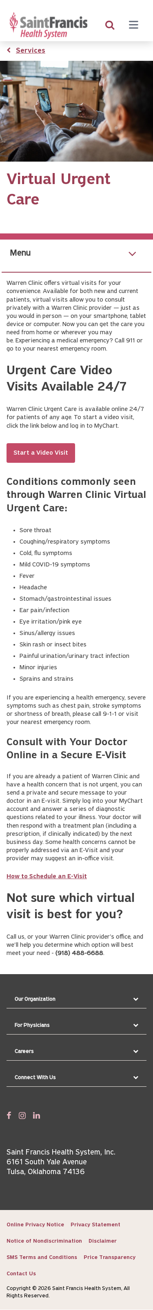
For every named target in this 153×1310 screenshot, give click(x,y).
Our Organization (35, 999)
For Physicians (32, 1025)
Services (30, 51)
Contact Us (21, 1274)
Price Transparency (109, 1257)
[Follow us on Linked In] (36, 1115)
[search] (109, 25)
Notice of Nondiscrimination (44, 1241)
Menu (20, 253)
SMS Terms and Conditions (42, 1257)
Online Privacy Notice (35, 1225)
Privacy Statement (95, 1225)
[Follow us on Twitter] (22, 1115)
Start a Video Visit (40, 453)
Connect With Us (35, 1078)
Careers (24, 1051)
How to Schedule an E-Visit (47, 876)
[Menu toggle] (133, 26)
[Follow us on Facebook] (9, 1115)
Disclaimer (103, 1241)
